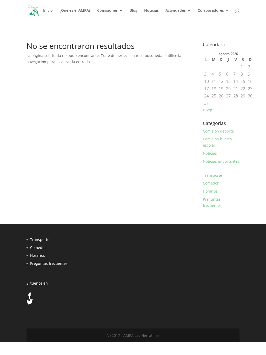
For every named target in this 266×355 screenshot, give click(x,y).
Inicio (48, 11)
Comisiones (107, 11)
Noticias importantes (221, 161)
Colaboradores (211, 11)
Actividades (175, 11)
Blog (133, 11)
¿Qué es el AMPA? (74, 11)
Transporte (212, 175)
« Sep (207, 109)
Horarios (210, 191)
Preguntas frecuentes (49, 263)
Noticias (151, 11)
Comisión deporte (218, 131)
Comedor (211, 183)
